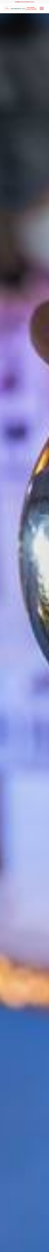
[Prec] (5, 637)
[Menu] (41, 8)
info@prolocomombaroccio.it (24, 2)
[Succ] (43, 637)
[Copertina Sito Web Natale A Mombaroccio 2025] (20, 8)
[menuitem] (41, 8)
